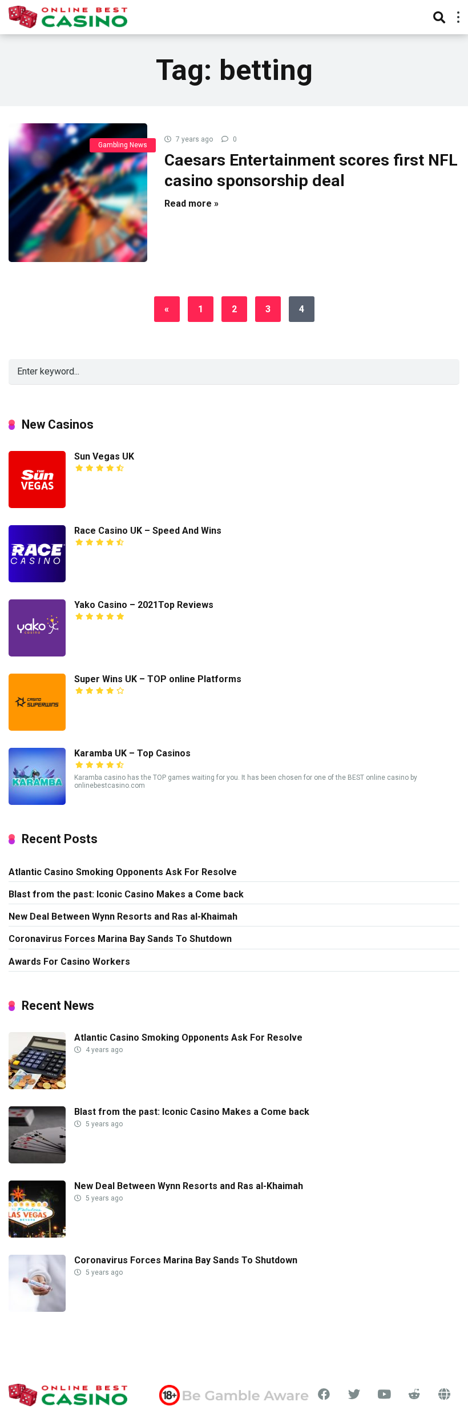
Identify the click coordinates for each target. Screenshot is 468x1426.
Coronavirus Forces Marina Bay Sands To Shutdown (120, 938)
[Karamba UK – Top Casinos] (37, 801)
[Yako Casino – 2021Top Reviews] (37, 653)
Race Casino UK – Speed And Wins (147, 530)
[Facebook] (324, 1394)
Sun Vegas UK (104, 456)
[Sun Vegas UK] (37, 504)
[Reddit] (414, 1394)
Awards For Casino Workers (69, 961)
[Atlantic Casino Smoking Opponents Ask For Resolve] (37, 1086)
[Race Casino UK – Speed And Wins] (37, 579)
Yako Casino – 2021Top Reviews (143, 604)
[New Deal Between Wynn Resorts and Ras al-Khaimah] (37, 1234)
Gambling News (122, 145)
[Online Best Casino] (68, 16)
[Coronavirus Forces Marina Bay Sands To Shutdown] (37, 1308)
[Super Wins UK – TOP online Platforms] (37, 727)
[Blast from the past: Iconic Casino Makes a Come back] (37, 1160)
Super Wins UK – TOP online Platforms (157, 679)
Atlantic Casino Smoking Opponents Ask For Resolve (123, 872)
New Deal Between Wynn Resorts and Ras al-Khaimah (123, 916)
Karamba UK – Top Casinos (132, 753)
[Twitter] (354, 1394)
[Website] (444, 1394)
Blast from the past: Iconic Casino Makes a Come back (126, 894)
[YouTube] (384, 1394)
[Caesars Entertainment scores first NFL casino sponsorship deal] (78, 192)
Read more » (191, 203)
